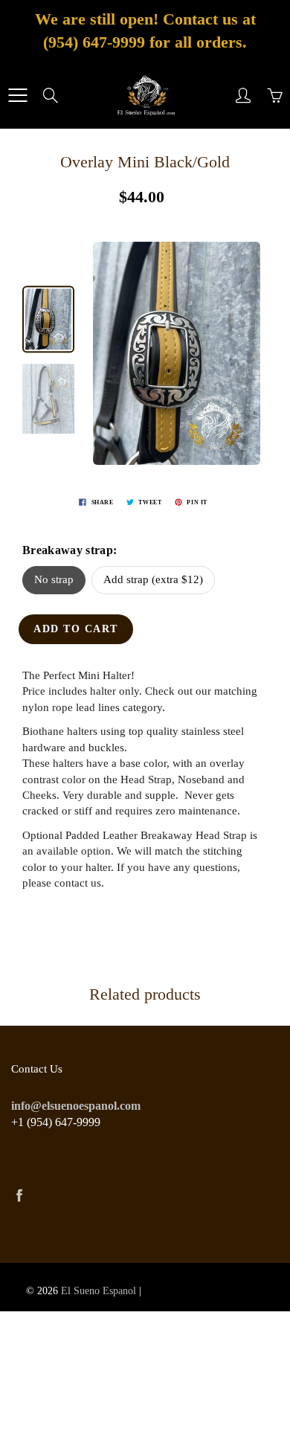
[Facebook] (19, 1196)
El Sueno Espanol (98, 1290)
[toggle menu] (17, 95)
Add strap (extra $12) (153, 579)
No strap (54, 579)
